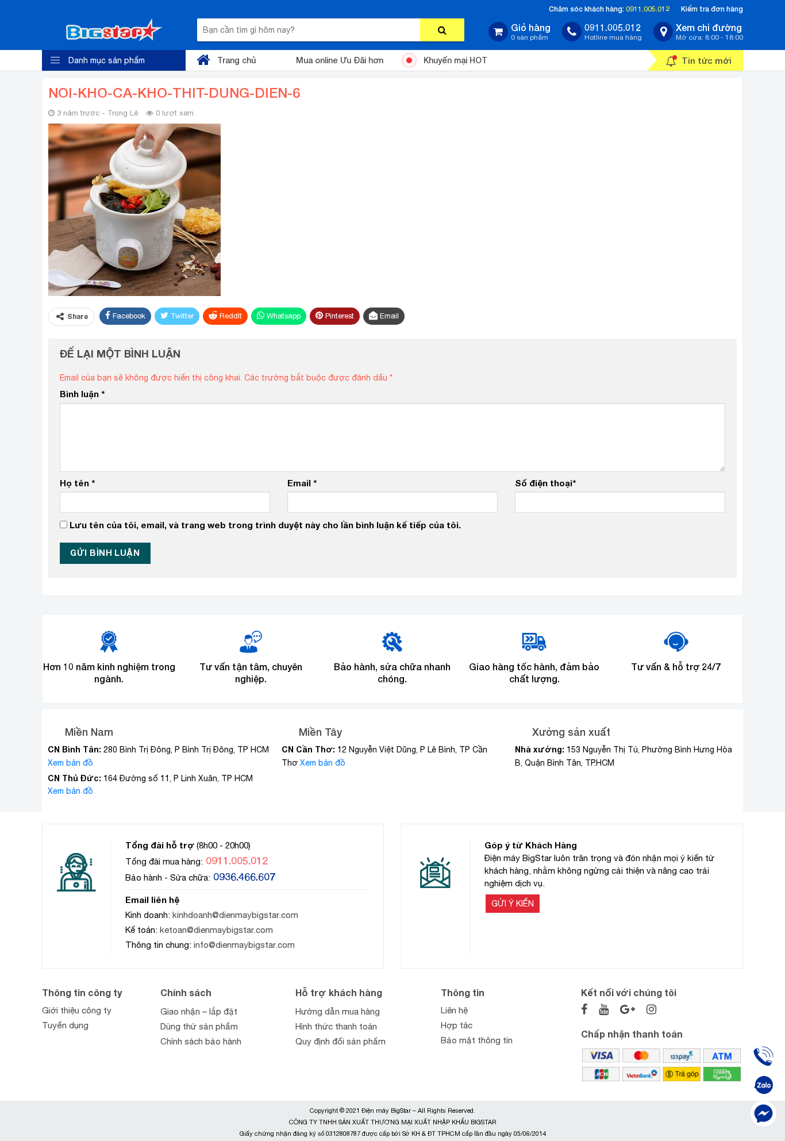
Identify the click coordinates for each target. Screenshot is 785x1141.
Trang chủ (236, 60)
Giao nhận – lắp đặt (198, 1011)
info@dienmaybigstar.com (244, 945)
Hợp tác (456, 1025)
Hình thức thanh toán (336, 1026)
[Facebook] (763, 1114)
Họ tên (77, 483)
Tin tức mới (707, 60)
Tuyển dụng (65, 1025)
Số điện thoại (545, 483)
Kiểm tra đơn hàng (712, 9)
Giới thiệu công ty (76, 1010)
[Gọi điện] (763, 1056)
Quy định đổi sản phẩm (340, 1041)
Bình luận (82, 394)
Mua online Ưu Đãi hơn (339, 60)
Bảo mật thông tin (477, 1040)
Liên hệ (454, 1010)
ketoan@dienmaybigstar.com (216, 930)
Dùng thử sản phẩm (199, 1026)
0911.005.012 (647, 9)
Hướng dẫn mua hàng (337, 1011)
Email (302, 483)
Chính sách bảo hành (200, 1041)
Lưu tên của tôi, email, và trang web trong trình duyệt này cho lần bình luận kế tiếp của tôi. (265, 525)
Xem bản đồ (70, 762)
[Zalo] (763, 1085)
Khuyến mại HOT (455, 60)
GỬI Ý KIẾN (512, 903)
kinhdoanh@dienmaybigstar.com (235, 915)
